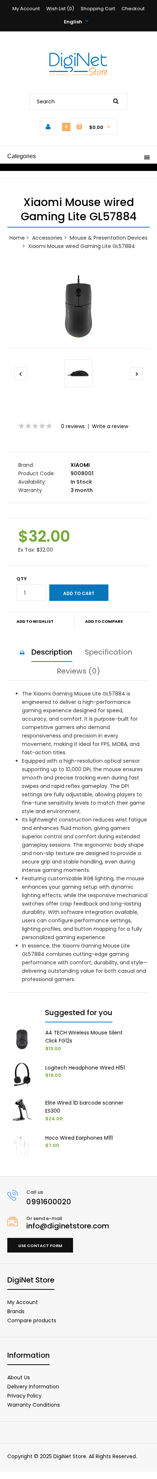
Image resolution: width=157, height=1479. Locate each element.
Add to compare (104, 621)
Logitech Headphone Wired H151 (85, 1067)
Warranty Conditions (33, 1405)
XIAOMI (80, 465)
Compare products (31, 1320)
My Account (26, 8)
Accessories (47, 237)
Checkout (133, 8)
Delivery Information (33, 1386)
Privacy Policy (24, 1395)
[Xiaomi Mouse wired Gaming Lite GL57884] (78, 306)
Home (17, 237)
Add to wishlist (35, 621)
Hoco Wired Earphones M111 (79, 1137)
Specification (108, 652)
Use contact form (40, 1246)
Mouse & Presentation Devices (109, 237)
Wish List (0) (60, 8)
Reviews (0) (78, 671)
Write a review (110, 426)
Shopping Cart (98, 8)
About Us (18, 1377)
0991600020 (48, 1202)
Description (51, 652)
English (73, 21)
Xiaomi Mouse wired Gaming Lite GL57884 (81, 246)
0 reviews (73, 426)
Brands (15, 1311)
